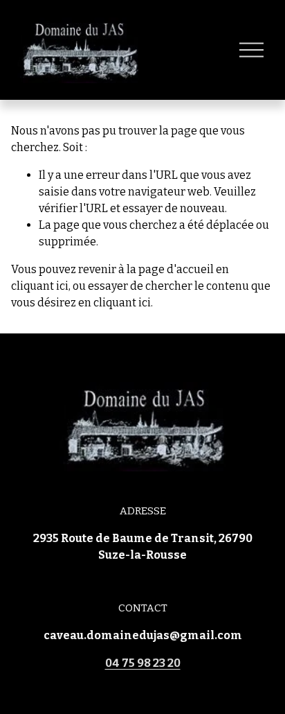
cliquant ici (39, 286)
